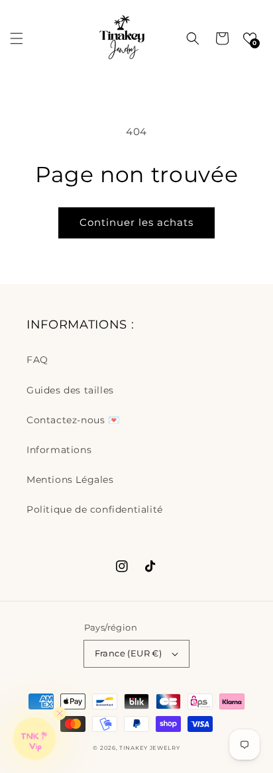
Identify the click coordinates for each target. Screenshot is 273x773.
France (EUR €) (128, 653)
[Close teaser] (59, 713)
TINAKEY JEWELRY (149, 748)
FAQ (37, 360)
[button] (16, 38)
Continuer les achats (136, 222)
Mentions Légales (70, 480)
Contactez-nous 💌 (73, 420)
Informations (59, 450)
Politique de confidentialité (95, 509)
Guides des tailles (70, 390)
